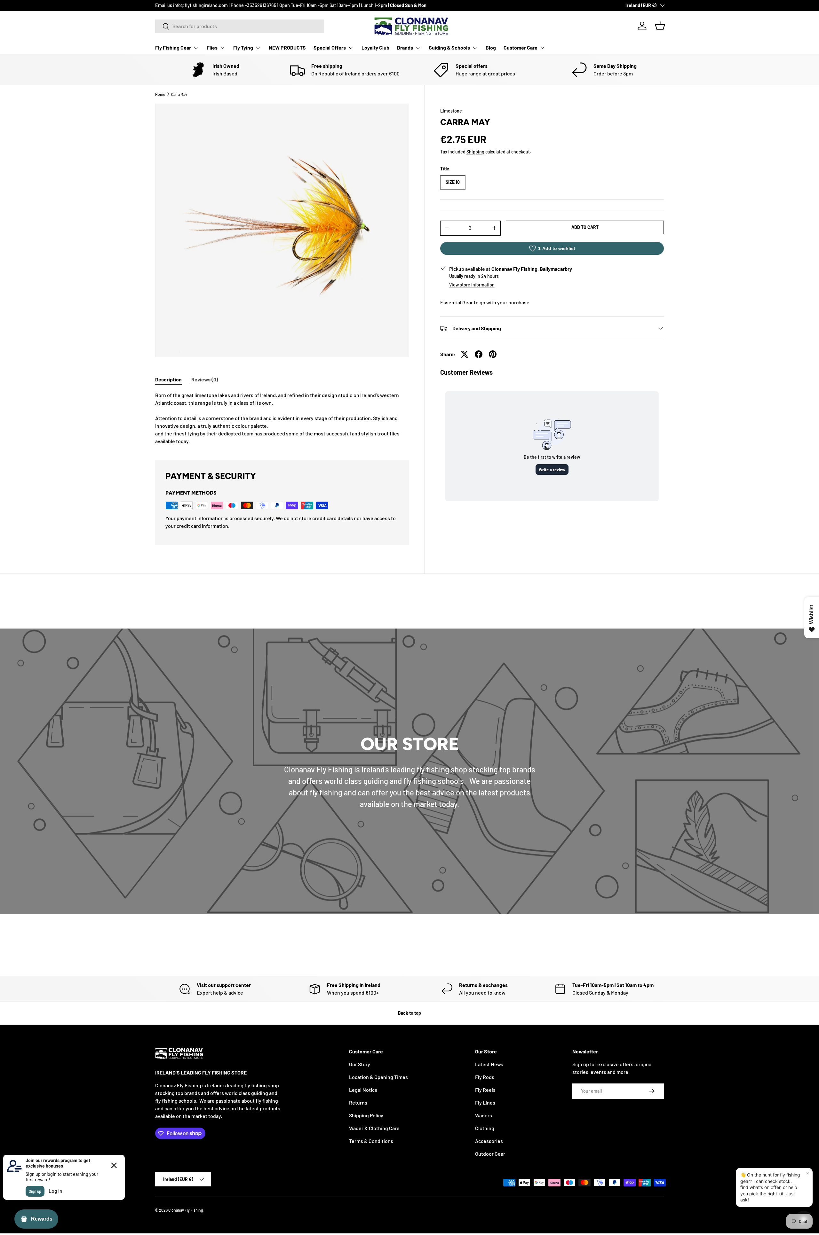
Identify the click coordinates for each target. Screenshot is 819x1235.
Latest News (489, 1064)
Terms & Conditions (371, 1141)
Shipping (475, 151)
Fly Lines (485, 1102)
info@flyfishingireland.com (201, 5)
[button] (660, 26)
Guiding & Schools (449, 47)
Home (160, 94)
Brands (405, 47)
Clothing (484, 1128)
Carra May (179, 94)
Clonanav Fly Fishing (185, 1210)
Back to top (409, 1013)
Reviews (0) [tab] (204, 379)
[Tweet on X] (464, 354)
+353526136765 (261, 5)
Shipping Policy (366, 1115)
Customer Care (520, 47)
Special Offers (330, 47)
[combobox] (239, 26)
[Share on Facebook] (479, 354)
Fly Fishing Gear (173, 47)
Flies (212, 47)
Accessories (489, 1141)
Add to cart (585, 227)
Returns (358, 1102)
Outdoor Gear (490, 1154)
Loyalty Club (375, 47)
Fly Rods (484, 1077)
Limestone (451, 110)
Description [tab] (168, 379)
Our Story (359, 1064)
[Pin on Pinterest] (493, 354)
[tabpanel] (282, 418)
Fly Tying (243, 47)
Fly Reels (485, 1090)
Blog (491, 47)
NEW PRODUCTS (287, 47)
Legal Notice (363, 1090)
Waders (483, 1115)
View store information (472, 284)
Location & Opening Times (378, 1077)
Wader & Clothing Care (374, 1128)
